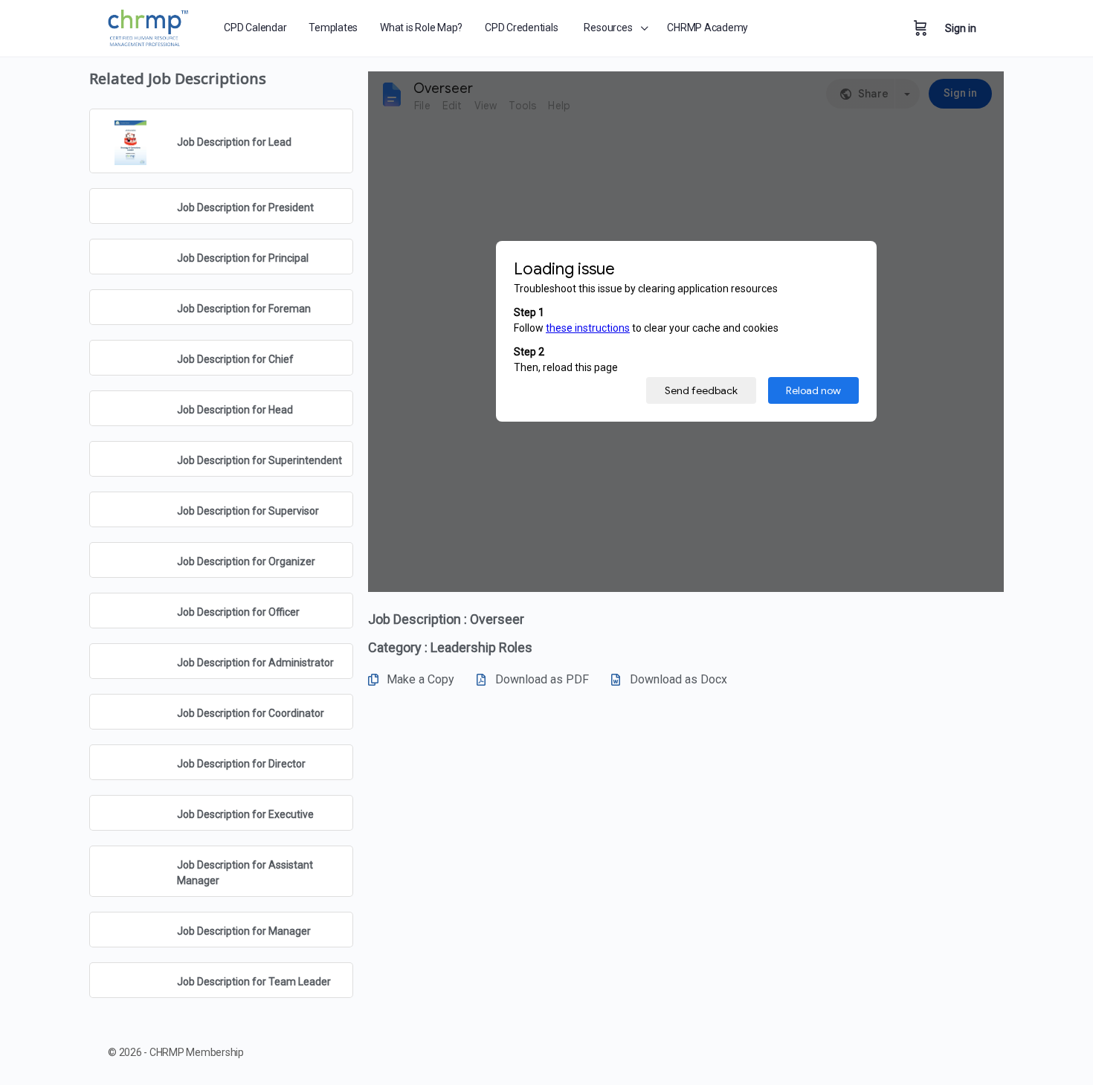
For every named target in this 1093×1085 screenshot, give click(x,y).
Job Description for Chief (235, 359)
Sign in (960, 28)
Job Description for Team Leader (254, 982)
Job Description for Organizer (246, 561)
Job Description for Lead (234, 142)
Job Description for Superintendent (259, 460)
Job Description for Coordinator (250, 713)
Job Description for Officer (238, 612)
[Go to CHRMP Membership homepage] (149, 25)
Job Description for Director (241, 764)
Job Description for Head (235, 410)
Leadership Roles (481, 647)
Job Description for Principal (243, 258)
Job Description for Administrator (255, 663)
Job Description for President (245, 207)
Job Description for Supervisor (248, 511)
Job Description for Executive (245, 814)
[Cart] (920, 28)
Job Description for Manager (244, 931)
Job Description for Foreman (244, 309)
